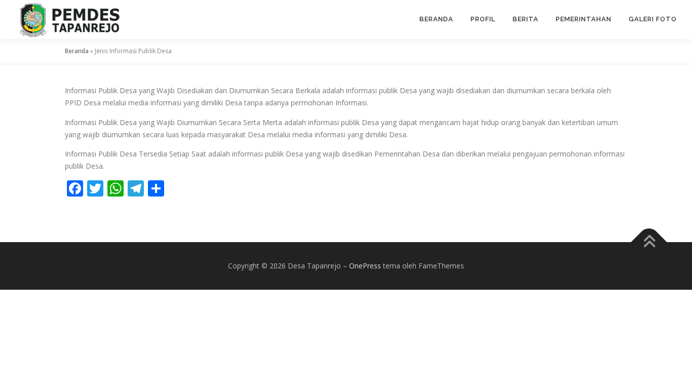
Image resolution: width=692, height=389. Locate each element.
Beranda (436, 19)
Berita (526, 19)
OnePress (365, 265)
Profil (483, 19)
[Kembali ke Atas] (649, 242)
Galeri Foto (653, 19)
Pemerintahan (583, 19)
